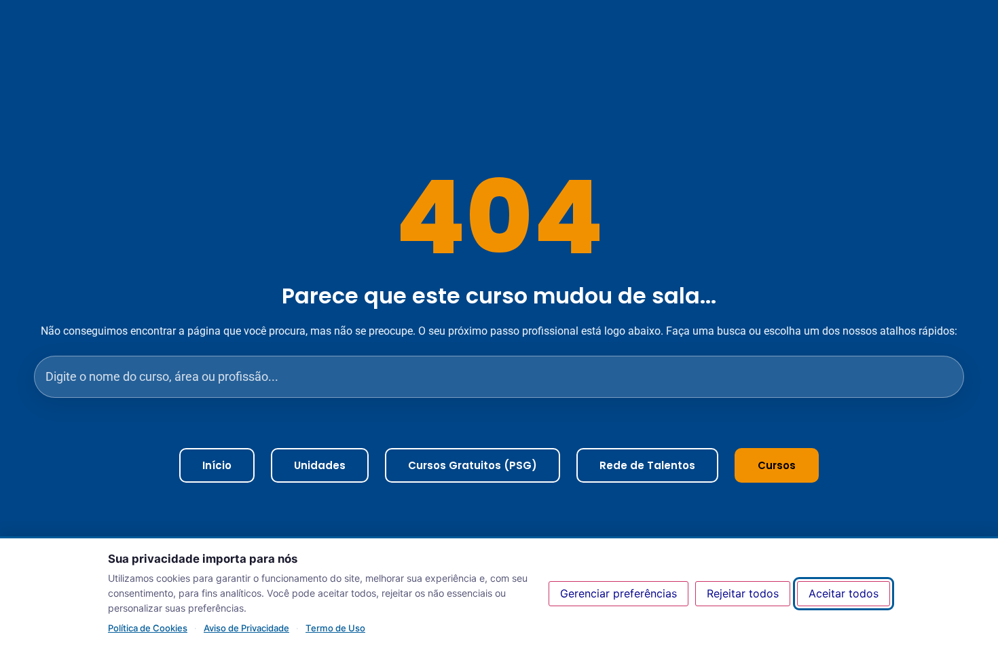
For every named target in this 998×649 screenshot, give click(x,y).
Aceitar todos (844, 593)
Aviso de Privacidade (246, 628)
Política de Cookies (147, 628)
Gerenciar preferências (618, 593)
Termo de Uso (335, 628)
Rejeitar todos (743, 593)
